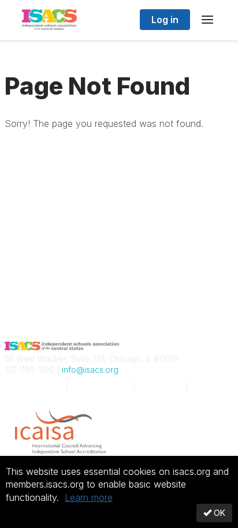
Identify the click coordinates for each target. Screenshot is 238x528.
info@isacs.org (90, 370)
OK (218, 513)
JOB (160, 385)
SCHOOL (33, 385)
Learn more (89, 497)
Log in (164, 19)
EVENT (100, 385)
